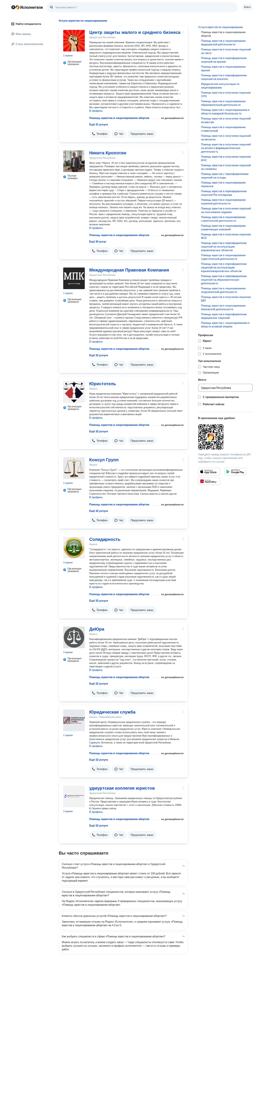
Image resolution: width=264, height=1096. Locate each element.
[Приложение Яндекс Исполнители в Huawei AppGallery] (209, 481)
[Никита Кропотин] (74, 161)
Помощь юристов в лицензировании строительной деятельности (223, 219)
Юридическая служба (112, 712)
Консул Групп (104, 459)
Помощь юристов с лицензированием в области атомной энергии (225, 324)
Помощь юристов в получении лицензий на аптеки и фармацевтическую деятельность (226, 148)
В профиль (96, 110)
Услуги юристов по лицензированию (220, 27)
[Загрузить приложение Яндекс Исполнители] (225, 437)
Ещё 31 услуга (98, 124)
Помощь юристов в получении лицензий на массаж (226, 120)
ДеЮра (96, 629)
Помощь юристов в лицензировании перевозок (223, 184)
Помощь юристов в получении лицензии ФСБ (226, 236)
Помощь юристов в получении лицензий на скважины (226, 167)
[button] (99, 134)
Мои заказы (23, 33)
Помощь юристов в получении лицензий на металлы (226, 137)
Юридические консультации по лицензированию (220, 85)
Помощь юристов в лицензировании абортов (119, 117)
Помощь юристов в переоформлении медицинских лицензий (224, 316)
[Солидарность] (74, 547)
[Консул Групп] (74, 468)
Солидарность (105, 539)
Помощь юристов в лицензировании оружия (223, 68)
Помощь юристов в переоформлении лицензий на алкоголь (224, 77)
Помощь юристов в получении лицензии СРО (226, 94)
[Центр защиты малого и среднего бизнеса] (74, 40)
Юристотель (102, 383)
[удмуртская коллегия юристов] (74, 796)
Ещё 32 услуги (98, 355)
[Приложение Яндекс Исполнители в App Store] (209, 471)
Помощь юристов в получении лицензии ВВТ (226, 298)
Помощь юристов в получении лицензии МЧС (226, 158)
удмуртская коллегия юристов (122, 788)
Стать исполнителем (29, 44)
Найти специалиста (28, 23)
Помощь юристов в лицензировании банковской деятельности (223, 307)
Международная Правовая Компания (129, 270)
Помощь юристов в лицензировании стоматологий (223, 129)
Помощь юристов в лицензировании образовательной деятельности (223, 103)
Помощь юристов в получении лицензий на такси (226, 51)
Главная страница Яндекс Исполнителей (27, 7)
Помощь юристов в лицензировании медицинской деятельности (223, 42)
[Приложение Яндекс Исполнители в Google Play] (235, 471)
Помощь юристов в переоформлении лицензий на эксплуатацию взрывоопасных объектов (224, 246)
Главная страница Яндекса (13, 7)
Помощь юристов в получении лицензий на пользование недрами (226, 210)
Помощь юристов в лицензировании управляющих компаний (223, 227)
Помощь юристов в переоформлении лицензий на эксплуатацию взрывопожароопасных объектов (224, 267)
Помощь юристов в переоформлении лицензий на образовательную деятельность (224, 280)
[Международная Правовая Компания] (74, 278)
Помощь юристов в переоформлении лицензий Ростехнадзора (224, 193)
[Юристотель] (74, 392)
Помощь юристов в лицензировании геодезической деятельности (223, 290)
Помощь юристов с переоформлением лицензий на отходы (224, 175)
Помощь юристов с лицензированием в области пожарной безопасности (225, 111)
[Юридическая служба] (74, 720)
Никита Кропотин (107, 152)
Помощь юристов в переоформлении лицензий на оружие (224, 59)
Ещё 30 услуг (97, 241)
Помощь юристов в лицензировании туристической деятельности (223, 257)
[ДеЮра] (74, 637)
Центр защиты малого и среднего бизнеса (134, 32)
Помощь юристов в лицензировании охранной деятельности (223, 201)
